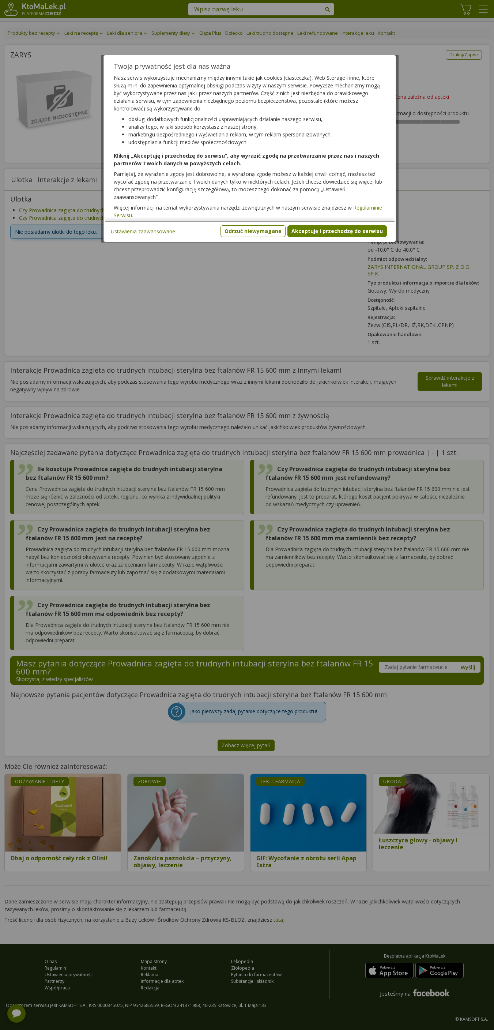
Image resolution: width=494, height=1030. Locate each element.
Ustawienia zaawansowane (143, 231)
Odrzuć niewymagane (253, 231)
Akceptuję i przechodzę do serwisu (337, 231)
